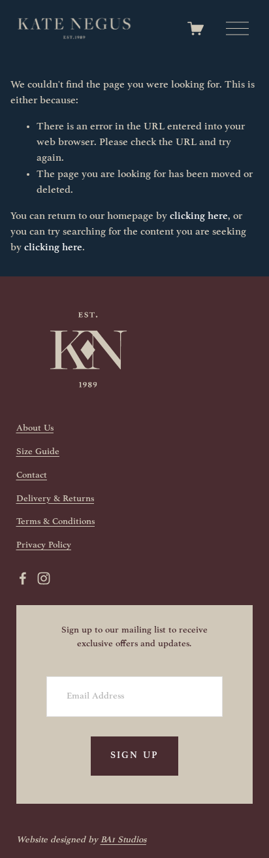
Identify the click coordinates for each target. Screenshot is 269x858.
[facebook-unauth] (22, 578)
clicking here (199, 216)
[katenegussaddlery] (43, 578)
